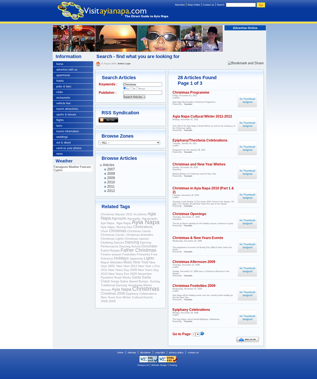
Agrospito (119, 218)
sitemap (132, 352)
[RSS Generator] (108, 119)
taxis (59, 125)
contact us (193, 352)
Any (127, 89)
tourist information (67, 131)
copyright (160, 352)
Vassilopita (135, 285)
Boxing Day (124, 227)
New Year (140, 262)
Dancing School (130, 246)
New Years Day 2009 (122, 270)
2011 (111, 186)
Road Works (122, 277)
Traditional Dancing (114, 285)
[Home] (98, 64)
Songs (115, 281)
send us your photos (69, 148)
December (149, 246)
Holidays (121, 258)
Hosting (173, 365)
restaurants (63, 97)
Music (127, 262)
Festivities (129, 254)
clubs (59, 92)
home (59, 64)
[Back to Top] (247, 341)
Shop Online (193, 4)
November (145, 273)
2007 (111, 169)
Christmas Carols (139, 231)
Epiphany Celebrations (141, 293)
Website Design (159, 365)
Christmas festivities (139, 234)
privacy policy (176, 352)
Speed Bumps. (139, 281)
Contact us (208, 4)
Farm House (110, 250)
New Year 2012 (126, 266)
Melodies (116, 262)
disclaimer (145, 352)
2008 (111, 173)
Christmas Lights (112, 238)
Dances (119, 242)
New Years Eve (111, 297)
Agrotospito (149, 218)
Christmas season (136, 238)
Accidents (140, 214)
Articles (108, 165)
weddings (62, 136)
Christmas (117, 231)
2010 (111, 182)
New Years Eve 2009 (122, 273)
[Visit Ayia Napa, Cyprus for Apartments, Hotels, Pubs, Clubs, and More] (110, 11)
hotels (60, 80)
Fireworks (143, 254)
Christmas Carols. (113, 234)
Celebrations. (143, 227)
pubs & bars (63, 86)
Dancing (132, 242)
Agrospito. (134, 218)
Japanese (136, 258)
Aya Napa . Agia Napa (116, 223)
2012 (111, 191)
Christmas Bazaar (113, 214)
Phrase (142, 89)
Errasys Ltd (143, 365)
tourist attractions (67, 108)
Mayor (105, 262)
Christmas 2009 (113, 293)
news (59, 153)
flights (60, 120)
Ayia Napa (146, 222)
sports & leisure (66, 114)
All (134, 89)
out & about (63, 142)
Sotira (124, 281)
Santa (136, 277)
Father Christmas (138, 250)
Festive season (111, 254)
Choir (104, 231)
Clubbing (107, 242)
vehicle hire (63, 103)
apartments (63, 75)
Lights (149, 258)
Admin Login (124, 64)
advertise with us (66, 69)
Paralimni (107, 277)
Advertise (180, 4)
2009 (111, 178)
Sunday (155, 281)
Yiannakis (188, 104)
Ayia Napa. (108, 227)
